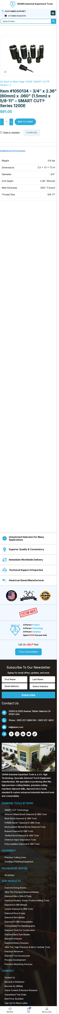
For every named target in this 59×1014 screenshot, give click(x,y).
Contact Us (10, 977)
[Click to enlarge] (5, 72)
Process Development (15, 960)
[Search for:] (26, 21)
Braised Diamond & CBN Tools (19, 831)
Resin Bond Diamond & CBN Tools (21, 818)
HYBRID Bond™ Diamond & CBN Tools (22, 823)
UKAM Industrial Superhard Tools (35, 3)
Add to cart (25, 121)
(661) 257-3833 (46, 720)
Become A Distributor (14, 982)
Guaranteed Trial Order (15, 994)
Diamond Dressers (13, 938)
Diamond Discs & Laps (15, 913)
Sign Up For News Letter (16, 1003)
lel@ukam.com (16, 727)
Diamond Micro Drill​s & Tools (18, 896)
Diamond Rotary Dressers (17, 943)
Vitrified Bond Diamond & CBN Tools (22, 835)
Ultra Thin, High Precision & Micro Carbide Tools (27, 947)
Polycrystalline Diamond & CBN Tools (22, 844)
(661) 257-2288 (24, 720)
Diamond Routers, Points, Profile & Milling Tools (27, 900)
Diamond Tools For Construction (20, 930)
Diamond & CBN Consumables (19, 921)
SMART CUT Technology (16, 810)
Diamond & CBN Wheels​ (16, 905)
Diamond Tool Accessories (17, 955)
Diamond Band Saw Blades (17, 934)
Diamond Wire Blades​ (15, 917)
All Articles (9, 875)
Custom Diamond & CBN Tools (19, 909)
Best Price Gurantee (14, 999)
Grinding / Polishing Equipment (19, 861)
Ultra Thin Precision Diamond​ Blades (22, 892)
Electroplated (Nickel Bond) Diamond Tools (25, 827)
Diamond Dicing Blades (15, 887)
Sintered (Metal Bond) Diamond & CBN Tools (26, 814)
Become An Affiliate (14, 986)
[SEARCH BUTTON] (53, 21)
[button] (53, 13)
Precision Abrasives (14, 951)
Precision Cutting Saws (15, 857)
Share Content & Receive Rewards (21, 990)
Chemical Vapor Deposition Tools (20, 839)
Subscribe (28, 695)
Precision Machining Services (18, 964)
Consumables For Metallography (20, 926)
